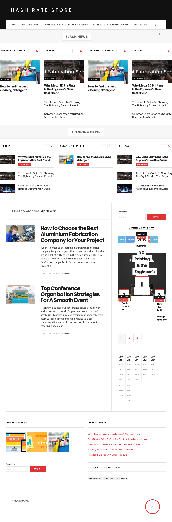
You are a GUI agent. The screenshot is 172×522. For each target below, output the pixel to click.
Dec (153, 364)
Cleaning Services (78, 24)
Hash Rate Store (42, 10)
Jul (121, 369)
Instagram (155, 239)
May (121, 380)
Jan (121, 395)
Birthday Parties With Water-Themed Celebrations (111, 449)
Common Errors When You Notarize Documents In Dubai (63, 115)
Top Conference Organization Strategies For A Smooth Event (70, 294)
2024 (137, 358)
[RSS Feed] (37, 51)
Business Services (53, 24)
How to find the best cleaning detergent (14, 88)
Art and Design (30, 24)
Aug (121, 364)
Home (14, 24)
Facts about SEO (125, 306)
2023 (145, 358)
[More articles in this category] (31, 51)
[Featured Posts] (130, 338)
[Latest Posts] (137, 338)
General (97, 24)
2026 (121, 358)
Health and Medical (117, 24)
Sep (128, 369)
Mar (121, 390)
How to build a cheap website (162, 311)
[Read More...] (44, 273)
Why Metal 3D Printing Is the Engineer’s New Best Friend (59, 89)
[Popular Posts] (122, 338)
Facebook (131, 239)
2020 (153, 358)
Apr (121, 385)
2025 (129, 358)
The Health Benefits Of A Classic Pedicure (107, 454)
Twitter (123, 239)
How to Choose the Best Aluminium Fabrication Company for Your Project (72, 234)
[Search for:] (18, 469)
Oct (137, 369)
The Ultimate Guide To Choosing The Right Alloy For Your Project (62, 103)
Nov (129, 364)
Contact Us (140, 24)
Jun (121, 375)
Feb (144, 375)
